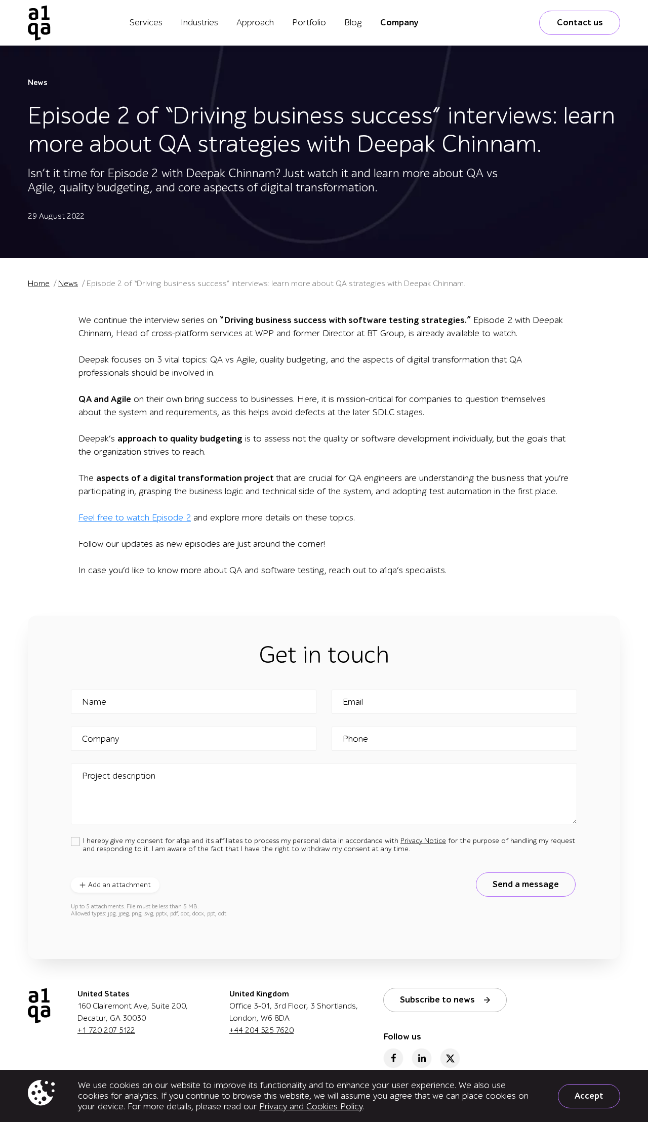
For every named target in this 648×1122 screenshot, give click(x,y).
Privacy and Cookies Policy (310, 1106)
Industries (199, 22)
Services (146, 22)
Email (353, 702)
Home (39, 283)
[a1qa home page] (39, 23)
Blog (353, 22)
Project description (118, 776)
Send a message (526, 884)
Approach (255, 22)
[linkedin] (422, 1058)
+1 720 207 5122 (106, 1030)
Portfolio (309, 22)
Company (399, 22)
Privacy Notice (423, 840)
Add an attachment (119, 884)
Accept (589, 1096)
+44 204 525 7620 (261, 1030)
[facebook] (393, 1058)
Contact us (580, 22)
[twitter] (450, 1058)
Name (94, 702)
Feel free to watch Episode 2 (134, 517)
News (37, 82)
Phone (355, 739)
